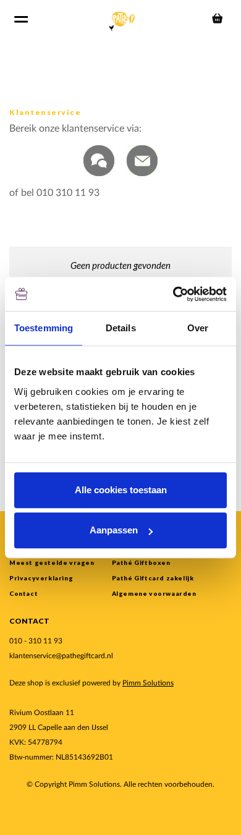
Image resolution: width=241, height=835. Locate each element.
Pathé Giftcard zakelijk (153, 578)
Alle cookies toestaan (121, 490)
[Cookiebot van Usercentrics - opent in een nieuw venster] (173, 294)
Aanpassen (114, 530)
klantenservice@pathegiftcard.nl (61, 655)
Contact (23, 593)
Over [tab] (197, 328)
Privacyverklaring (41, 578)
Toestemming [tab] (43, 328)
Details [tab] (121, 328)
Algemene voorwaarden (154, 593)
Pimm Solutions (148, 683)
